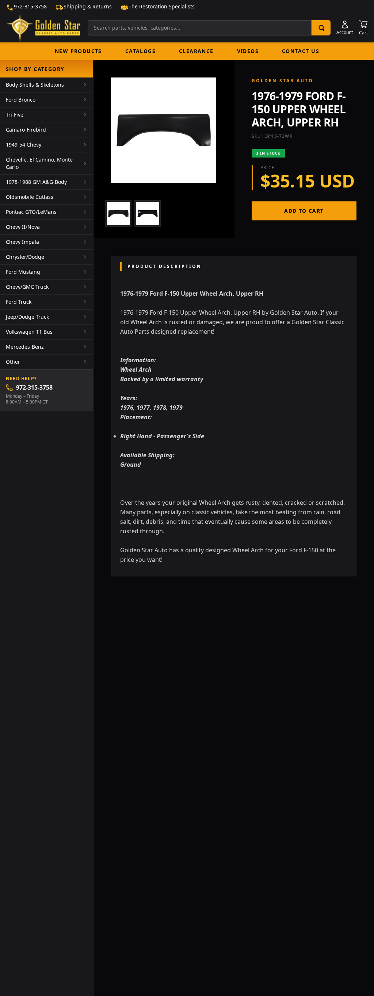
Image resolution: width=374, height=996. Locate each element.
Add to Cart (304, 210)
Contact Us (300, 51)
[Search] (321, 27)
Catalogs (140, 51)
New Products (78, 51)
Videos (248, 51)
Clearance (196, 51)
